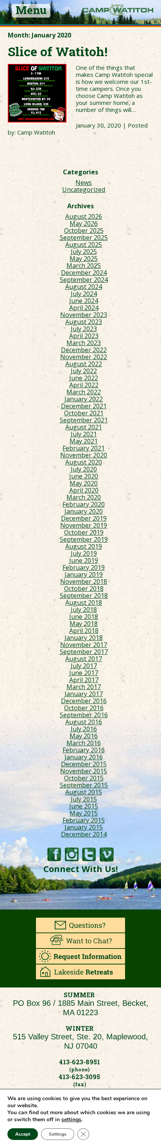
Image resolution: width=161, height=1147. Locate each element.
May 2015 (84, 813)
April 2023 (83, 336)
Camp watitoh (117, 10)
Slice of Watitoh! (57, 51)
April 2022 (83, 385)
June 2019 (83, 560)
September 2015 (84, 785)
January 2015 (83, 827)
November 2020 (83, 455)
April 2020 (83, 490)
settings (71, 1119)
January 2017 (83, 694)
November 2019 (83, 525)
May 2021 (84, 441)
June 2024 (83, 300)
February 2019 (84, 567)
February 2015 (84, 820)
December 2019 (84, 518)
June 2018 (83, 616)
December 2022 (84, 350)
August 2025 (83, 244)
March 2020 (83, 497)
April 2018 (83, 630)
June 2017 (83, 672)
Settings (57, 1134)
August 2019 (83, 546)
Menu (31, 10)
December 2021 (84, 406)
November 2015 (83, 771)
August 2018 (83, 602)
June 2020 (83, 476)
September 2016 (84, 715)
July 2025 (84, 251)
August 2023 (83, 321)
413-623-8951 (79, 1062)
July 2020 (84, 469)
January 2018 (83, 637)
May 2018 (84, 623)
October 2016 (84, 708)
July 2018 (84, 609)
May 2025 (84, 258)
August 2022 (83, 364)
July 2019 (84, 553)
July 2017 (84, 665)
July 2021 (84, 434)
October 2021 (84, 413)
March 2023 (83, 343)
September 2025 (84, 237)
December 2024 (84, 272)
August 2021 (83, 427)
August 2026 (83, 216)
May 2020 (84, 483)
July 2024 (84, 293)
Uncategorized (83, 189)
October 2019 (84, 532)
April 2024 (83, 307)
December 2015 (84, 764)
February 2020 (84, 504)
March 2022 (83, 392)
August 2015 (83, 792)
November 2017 (83, 644)
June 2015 (83, 806)
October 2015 (84, 778)
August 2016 (83, 722)
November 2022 (83, 357)
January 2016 (83, 757)
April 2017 (83, 679)
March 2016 (83, 743)
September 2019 (84, 539)
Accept (22, 1134)
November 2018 (83, 581)
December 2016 (84, 701)
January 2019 (83, 574)
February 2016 (84, 750)
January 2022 (83, 399)
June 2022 (83, 378)
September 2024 (84, 279)
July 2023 (84, 328)
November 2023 (83, 314)
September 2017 (84, 651)
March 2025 (83, 265)
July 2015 (84, 799)
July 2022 (84, 371)
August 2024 (83, 286)
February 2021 (84, 448)
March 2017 (83, 687)
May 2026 (84, 223)
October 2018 (84, 588)
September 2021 (84, 420)
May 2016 (84, 736)
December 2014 (84, 834)
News (83, 182)
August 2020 (83, 462)
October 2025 (84, 230)
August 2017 (83, 658)
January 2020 (83, 511)
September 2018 (84, 595)
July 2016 (84, 729)
